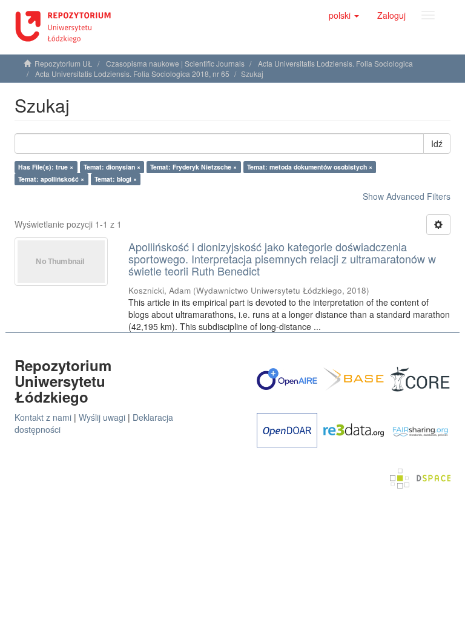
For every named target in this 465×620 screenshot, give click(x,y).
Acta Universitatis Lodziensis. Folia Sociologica (335, 63)
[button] (344, 15)
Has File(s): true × (45, 166)
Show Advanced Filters (406, 196)
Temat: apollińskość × (51, 178)
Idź (437, 143)
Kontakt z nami (43, 417)
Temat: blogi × (115, 178)
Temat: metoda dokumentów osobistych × (309, 166)
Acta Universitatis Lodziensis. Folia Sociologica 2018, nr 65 (132, 73)
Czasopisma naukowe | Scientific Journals (175, 63)
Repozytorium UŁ (64, 63)
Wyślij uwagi (102, 417)
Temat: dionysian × (112, 166)
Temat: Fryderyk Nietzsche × (193, 166)
